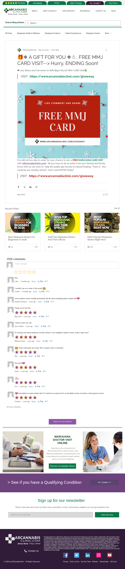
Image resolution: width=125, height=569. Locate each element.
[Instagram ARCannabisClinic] (98, 555)
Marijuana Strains (93, 33)
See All (117, 208)
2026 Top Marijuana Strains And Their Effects (61, 238)
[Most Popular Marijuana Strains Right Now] (102, 223)
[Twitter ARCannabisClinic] (76, 555)
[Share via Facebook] (18, 187)
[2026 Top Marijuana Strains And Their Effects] (62, 223)
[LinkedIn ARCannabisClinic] (87, 555)
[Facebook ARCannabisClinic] (65, 555)
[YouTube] (109, 555)
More (107, 33)
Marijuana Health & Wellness (28, 33)
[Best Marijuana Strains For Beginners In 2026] (23, 223)
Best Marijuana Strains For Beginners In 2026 (21, 238)
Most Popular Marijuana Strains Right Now (99, 238)
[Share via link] (36, 187)
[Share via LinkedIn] (30, 187)
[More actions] (106, 49)
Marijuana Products (52, 33)
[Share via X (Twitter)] (24, 187)
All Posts (8, 33)
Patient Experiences (73, 33)
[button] (34, 11)
